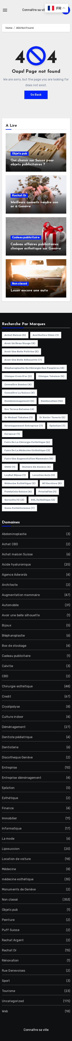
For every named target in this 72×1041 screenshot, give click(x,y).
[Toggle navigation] (5, 10)
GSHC (9, 467)
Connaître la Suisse (19, 392)
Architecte (10, 585)
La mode (8, 838)
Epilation (57, 425)
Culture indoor (12, 717)
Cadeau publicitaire (26, 237)
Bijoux (6, 625)
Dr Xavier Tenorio (52, 417)
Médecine (9, 869)
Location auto (43, 475)
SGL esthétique (43, 499)
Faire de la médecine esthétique (27, 450)
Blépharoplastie (13, 635)
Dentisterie (10, 747)
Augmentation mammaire (21, 595)
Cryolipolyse (11, 706)
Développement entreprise (23, 425)
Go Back (36, 94)
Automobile (10, 605)
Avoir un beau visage (19, 343)
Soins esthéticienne (19, 508)
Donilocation (52, 401)
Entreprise (9, 767)
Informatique (12, 828)
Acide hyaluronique (16, 564)
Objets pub (19, 153)
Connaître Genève (17, 384)
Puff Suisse (10, 930)
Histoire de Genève (36, 467)
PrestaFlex (47, 491)
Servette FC (14, 499)
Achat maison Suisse (17, 554)
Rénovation (10, 960)
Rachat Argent (13, 940)
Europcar (12, 434)
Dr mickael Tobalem (18, 417)
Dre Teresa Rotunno (19, 409)
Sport (6, 981)
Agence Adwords (14, 574)
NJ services (52, 483)
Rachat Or (19, 195)
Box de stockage (14, 646)
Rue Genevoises (13, 970)
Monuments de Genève (19, 889)
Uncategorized (13, 1001)
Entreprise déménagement (21, 778)
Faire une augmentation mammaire (28, 458)
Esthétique (10, 798)
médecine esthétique (18, 879)
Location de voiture (16, 859)
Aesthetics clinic (46, 335)
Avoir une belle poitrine (21, 351)
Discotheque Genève (17, 757)
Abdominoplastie (14, 534)
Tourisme (8, 991)
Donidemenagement (19, 401)
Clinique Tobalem (51, 376)
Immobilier (9, 818)
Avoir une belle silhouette (23, 359)
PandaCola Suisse (18, 491)
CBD (5, 676)
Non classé (19, 283)
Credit (6, 696)
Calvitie (7, 666)
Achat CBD (10, 544)
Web (5, 1011)
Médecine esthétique (20, 483)
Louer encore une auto (29, 290)
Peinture (8, 920)
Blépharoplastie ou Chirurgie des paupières (34, 368)
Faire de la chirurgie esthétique (27, 442)
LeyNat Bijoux (15, 475)
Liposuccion (11, 849)
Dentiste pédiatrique (17, 737)
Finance (8, 808)
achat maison (15, 335)
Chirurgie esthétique (17, 686)
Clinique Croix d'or (18, 376)
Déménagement (14, 727)
